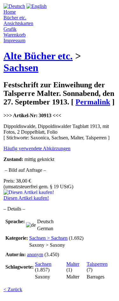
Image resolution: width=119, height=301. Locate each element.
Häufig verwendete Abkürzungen (36, 148)
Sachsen (20, 67)
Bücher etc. (14, 17)
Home (9, 12)
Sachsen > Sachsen (48, 238)
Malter (72, 264)
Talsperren (97, 264)
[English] (36, 6)
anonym (35, 254)
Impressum (14, 40)
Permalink (93, 102)
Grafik (10, 29)
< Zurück (12, 289)
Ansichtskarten (18, 23)
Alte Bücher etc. (38, 56)
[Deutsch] (14, 6)
